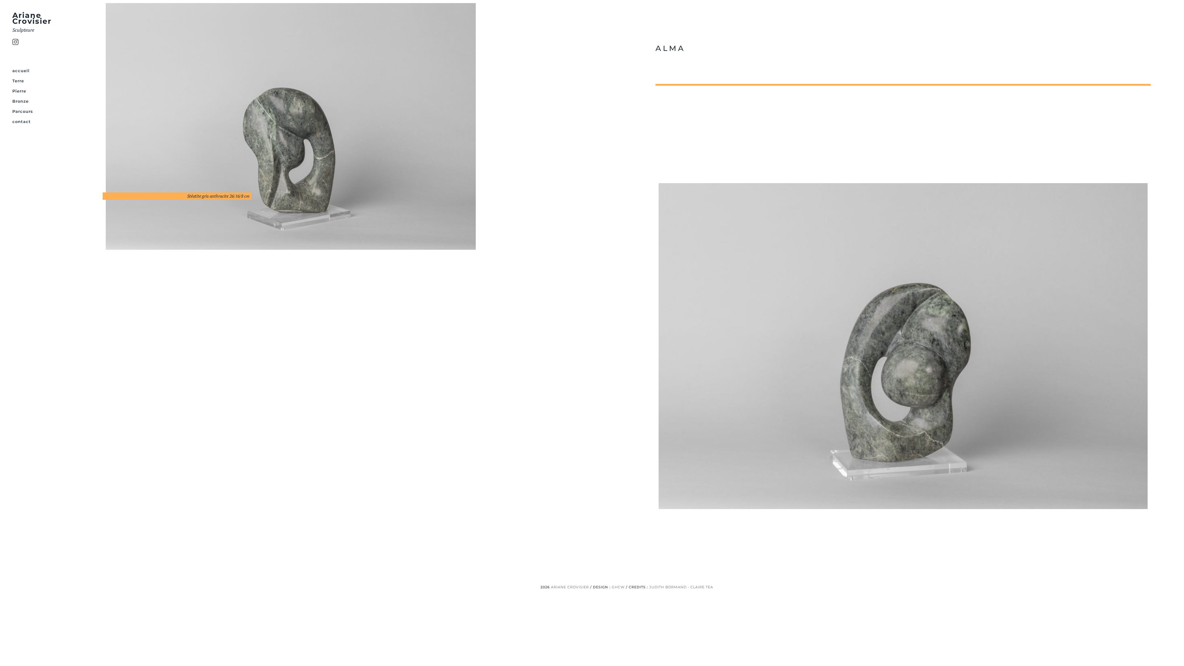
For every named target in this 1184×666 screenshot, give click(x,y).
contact (21, 121)
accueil (21, 70)
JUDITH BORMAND (668, 587)
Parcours (22, 111)
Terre (18, 81)
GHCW (618, 587)
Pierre (19, 91)
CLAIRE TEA (701, 587)
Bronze (20, 101)
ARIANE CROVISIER (570, 587)
